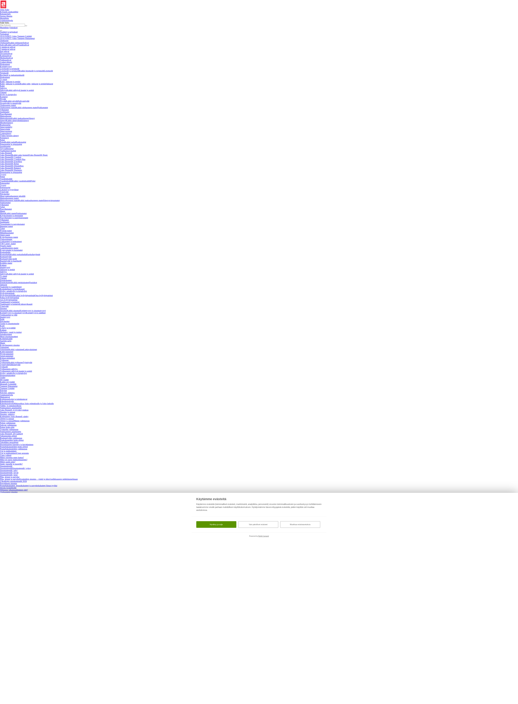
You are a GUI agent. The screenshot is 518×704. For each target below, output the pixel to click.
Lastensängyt (5, 133)
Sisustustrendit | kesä (9, 475)
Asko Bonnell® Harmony (11, 170)
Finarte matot (5, 246)
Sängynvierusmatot (51, 200)
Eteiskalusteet (6, 280)
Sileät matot (5, 235)
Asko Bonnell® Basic (38, 155)
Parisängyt (4, 138)
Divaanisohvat (6, 53)
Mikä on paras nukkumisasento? (13, 460)
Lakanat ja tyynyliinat (9, 189)
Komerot (4, 97)
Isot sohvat (4, 51)
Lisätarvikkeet (6, 62)
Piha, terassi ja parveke (9, 477)
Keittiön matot (6, 263)
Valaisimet (4, 347)
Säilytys (3, 88)
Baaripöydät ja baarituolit (10, 261)
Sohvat (26, 43)
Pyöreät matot (6, 231)
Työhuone (4, 360)
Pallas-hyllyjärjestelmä (9, 298)
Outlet (2, 377)
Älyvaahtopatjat (6, 148)
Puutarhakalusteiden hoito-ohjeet (14, 447)
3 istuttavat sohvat (7, 49)
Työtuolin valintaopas (9, 429)
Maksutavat (5, 397)
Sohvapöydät (23, 101)
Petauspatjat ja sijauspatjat (11, 144)
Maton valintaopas (22, 421)
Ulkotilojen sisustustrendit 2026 (13, 481)
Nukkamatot (42, 107)
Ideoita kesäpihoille (8, 488)
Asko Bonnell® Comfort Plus (12, 159)
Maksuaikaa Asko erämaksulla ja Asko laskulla (34, 403)
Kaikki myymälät (7, 382)
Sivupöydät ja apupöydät (10, 103)
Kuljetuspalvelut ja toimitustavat (13, 399)
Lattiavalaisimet (30, 349)
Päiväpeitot (4, 194)
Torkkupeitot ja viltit (8, 315)
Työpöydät (27, 362)
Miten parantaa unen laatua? (12, 457)
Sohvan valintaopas (8, 425)
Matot (2, 211)
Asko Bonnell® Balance (10, 168)
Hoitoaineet (5, 64)
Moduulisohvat (6, 58)
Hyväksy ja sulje (216, 524)
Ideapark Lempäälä (8, 384)
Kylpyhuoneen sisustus (10, 345)
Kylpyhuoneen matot (9, 237)
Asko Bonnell (6, 153)
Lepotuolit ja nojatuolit (9, 69)
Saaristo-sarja (5, 341)
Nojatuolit (4, 73)
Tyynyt (3, 174)
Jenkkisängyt (23, 120)
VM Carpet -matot (8, 243)
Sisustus (3, 308)
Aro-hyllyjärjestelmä (8, 300)
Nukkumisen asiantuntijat (11, 408)
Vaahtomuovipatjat (8, 151)
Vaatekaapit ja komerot (9, 302)
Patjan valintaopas (7, 423)
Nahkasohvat (5, 60)
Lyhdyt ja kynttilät (8, 328)
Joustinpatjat (5, 146)
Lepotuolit (48, 71)
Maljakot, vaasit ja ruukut (11, 332)
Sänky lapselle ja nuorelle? (11, 464)
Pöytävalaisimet (6, 354)
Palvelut (3, 390)
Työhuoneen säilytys (9, 369)
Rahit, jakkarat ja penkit (10, 81)
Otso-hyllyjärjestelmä (44, 295)
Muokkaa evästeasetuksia (300, 524)
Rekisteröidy (5, 14)
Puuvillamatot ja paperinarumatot (14, 218)
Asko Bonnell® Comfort (10, 157)
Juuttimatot (4, 112)
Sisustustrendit (6, 466)
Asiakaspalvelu (6, 395)
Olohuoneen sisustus (9, 492)
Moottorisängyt (6, 123)
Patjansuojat (5, 187)
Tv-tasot (3, 79)
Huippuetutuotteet (7, 375)
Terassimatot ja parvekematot (12, 224)
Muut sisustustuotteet (9, 336)
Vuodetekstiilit (6, 179)
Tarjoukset (4, 34)
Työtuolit (4, 367)
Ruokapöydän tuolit (8, 259)
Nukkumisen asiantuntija (10, 431)
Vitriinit (3, 92)
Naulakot (33, 282)
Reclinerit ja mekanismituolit (12, 75)
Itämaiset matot (6, 226)
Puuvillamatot (6, 114)
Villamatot (4, 110)
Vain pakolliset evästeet (258, 524)
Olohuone (4, 40)
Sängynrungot (6, 131)
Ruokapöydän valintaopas (11, 438)
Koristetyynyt (6, 66)
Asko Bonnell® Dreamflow (12, 166)
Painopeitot (5, 183)
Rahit (2, 86)
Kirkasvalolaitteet (7, 358)
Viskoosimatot (6, 239)
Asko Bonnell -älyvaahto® (11, 434)
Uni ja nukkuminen (8, 451)
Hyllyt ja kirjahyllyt (8, 94)
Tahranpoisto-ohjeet (8, 436)
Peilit (2, 319)
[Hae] (26, 25)
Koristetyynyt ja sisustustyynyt (33, 310)
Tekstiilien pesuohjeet (9, 442)
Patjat (2, 140)
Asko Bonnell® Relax (9, 164)
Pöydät (3, 99)
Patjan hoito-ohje (7, 427)
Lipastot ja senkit (26, 90)
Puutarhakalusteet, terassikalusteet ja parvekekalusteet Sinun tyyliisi (28, 485)
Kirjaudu (9, 12)
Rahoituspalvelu (7, 401)
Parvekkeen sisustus (8, 483)
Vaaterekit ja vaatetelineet (11, 287)
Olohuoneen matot (8, 105)
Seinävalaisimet (6, 356)
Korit (2, 326)
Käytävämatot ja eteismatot (11, 215)
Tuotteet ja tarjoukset (9, 32)
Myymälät (4, 380)
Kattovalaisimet (6, 352)
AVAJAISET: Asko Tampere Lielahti (16, 36)
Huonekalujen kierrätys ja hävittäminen (16, 444)
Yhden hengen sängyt (9, 135)
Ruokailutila (5, 252)
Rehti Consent (263, 536)
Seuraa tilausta (6, 16)
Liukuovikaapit (25, 304)
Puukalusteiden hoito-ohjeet (12, 440)
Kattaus (3, 265)
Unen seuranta (22, 453)
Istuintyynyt (5, 267)
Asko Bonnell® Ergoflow (11, 161)
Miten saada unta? (7, 462)
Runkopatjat (5, 125)
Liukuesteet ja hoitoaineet (11, 241)
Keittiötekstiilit (6, 339)
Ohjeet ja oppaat (7, 418)
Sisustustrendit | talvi (8, 470)
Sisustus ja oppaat (7, 412)
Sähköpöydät (14, 364)
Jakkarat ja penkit (7, 269)
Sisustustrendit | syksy (21, 468)
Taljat (2, 207)
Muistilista (4, 18)
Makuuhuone (5, 116)
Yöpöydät (4, 192)
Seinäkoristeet (6, 334)
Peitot (2, 177)
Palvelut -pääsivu (7, 393)
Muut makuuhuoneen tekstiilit (12, 196)
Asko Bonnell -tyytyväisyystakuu (14, 410)
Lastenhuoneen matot (9, 248)
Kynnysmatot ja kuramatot (11, 250)
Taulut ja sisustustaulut (9, 323)
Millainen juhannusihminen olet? (14, 490)
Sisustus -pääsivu (7, 414)
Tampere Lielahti (7, 388)
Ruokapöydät (5, 256)
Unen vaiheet (5, 455)
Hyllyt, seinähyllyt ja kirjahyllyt (13, 291)
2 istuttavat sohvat (7, 47)
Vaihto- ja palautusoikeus (10, 406)
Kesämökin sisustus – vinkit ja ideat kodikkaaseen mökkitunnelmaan (48, 479)
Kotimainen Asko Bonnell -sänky (14, 416)
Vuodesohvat (23, 45)
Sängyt (32, 118)
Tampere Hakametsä (8, 386)
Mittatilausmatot (7, 233)
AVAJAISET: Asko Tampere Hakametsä (17, 38)
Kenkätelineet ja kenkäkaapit (12, 289)
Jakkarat (49, 84)
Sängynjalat (5, 129)
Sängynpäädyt (6, 127)
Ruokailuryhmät (33, 254)
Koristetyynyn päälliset (36, 313)
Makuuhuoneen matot (9, 198)
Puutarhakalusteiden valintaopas (13, 449)
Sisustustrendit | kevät (9, 472)
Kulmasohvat (5, 56)
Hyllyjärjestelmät (7, 293)
